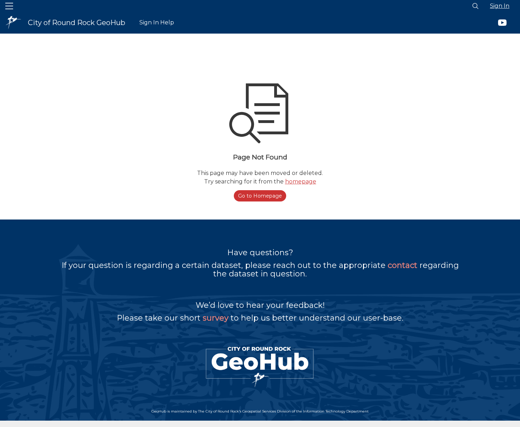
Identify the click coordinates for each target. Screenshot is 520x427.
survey (216, 318)
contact (402, 265)
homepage (300, 181)
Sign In (499, 5)
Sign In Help (156, 22)
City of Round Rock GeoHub (76, 22)
